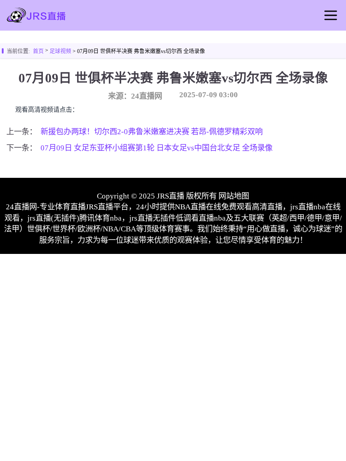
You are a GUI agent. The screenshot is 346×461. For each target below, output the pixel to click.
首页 (38, 51)
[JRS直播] (36, 21)
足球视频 (60, 51)
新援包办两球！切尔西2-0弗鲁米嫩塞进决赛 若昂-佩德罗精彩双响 (152, 131)
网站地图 (234, 196)
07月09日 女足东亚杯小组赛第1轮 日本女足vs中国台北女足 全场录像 (157, 148)
